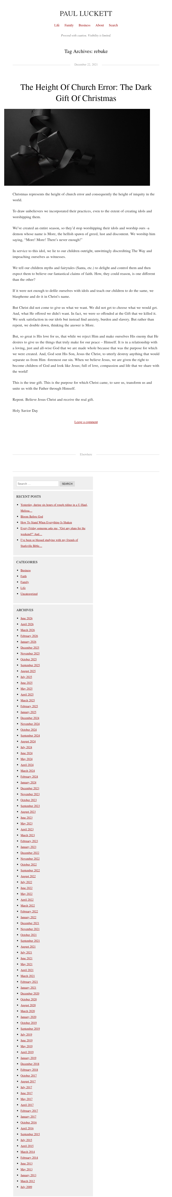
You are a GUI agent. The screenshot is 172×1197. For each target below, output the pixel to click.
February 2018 (29, 1070)
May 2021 (27, 964)
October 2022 (29, 864)
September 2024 (30, 735)
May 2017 (27, 1099)
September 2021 (30, 941)
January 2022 (28, 917)
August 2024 (28, 741)
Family (69, 25)
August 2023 (28, 812)
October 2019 (29, 1023)
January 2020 (28, 1017)
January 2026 (28, 642)
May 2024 (27, 759)
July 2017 (26, 1087)
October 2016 (29, 1122)
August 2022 (28, 876)
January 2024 (28, 782)
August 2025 (28, 671)
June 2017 (27, 1093)
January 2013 (28, 1175)
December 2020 (30, 993)
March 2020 (28, 1011)
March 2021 (28, 976)
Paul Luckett (86, 13)
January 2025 (28, 712)
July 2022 (26, 882)
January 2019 (28, 1058)
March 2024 (28, 771)
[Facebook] (82, 462)
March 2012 (28, 1181)
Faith (24, 576)
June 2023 (27, 817)
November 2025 (30, 653)
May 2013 (27, 1169)
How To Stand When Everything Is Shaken (46, 522)
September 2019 (30, 1029)
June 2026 (27, 618)
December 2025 (30, 647)
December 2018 (30, 1064)
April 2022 (27, 900)
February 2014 (29, 1158)
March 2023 (28, 835)
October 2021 (29, 935)
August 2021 (28, 946)
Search (113, 25)
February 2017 (29, 1111)
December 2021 (30, 923)
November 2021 (30, 929)
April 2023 (27, 829)
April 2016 (27, 1128)
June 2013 (27, 1163)
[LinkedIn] (97, 462)
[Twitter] (75, 462)
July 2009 (26, 1187)
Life (57, 25)
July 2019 (26, 1034)
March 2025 (28, 700)
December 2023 (30, 788)
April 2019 (27, 1052)
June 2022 (27, 888)
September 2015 (30, 1134)
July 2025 (26, 677)
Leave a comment (86, 422)
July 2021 (26, 952)
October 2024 (29, 730)
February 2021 (29, 982)
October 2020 (29, 999)
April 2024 (27, 765)
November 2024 (30, 724)
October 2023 (29, 800)
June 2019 (27, 1040)
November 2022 (30, 859)
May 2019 (27, 1046)
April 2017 (27, 1105)
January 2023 (28, 847)
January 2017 (28, 1116)
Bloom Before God (32, 516)
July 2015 (26, 1140)
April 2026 (27, 624)
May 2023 (27, 823)
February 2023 (29, 841)
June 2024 (27, 753)
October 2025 (29, 659)
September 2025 (30, 665)
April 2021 (27, 970)
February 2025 (29, 706)
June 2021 (27, 958)
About (99, 25)
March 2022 (28, 905)
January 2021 (28, 988)
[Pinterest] (89, 462)
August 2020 (28, 1005)
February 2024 (29, 776)
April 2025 (27, 694)
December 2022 (30, 853)
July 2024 (26, 747)
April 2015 (27, 1146)
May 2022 (27, 894)
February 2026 (29, 636)
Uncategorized (29, 594)
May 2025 (27, 689)
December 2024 (30, 718)
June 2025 (27, 683)
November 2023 (30, 794)
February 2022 (29, 911)
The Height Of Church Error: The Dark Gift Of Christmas (86, 92)
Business (84, 25)
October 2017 (29, 1075)
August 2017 (28, 1081)
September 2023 (30, 806)
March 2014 (28, 1152)
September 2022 (30, 870)
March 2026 (28, 630)
